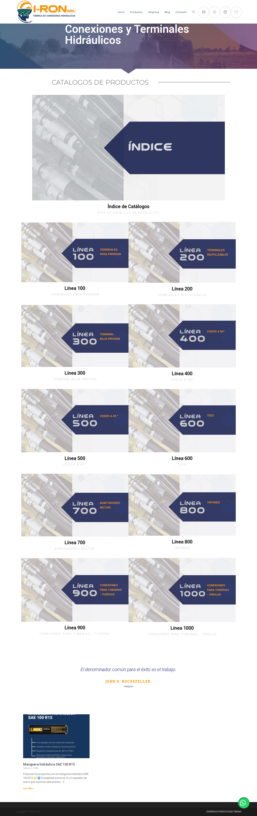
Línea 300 (75, 373)
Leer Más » (28, 788)
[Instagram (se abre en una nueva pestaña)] (214, 12)
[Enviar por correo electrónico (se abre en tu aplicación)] (236, 12)
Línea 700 (75, 542)
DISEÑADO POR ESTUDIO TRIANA (223, 811)
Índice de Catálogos (128, 206)
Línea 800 (182, 542)
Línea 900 (75, 627)
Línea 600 (182, 458)
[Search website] (194, 12)
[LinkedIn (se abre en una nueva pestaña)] (225, 12)
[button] (243, 802)
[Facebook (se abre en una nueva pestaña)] (203, 12)
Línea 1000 (182, 628)
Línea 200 (182, 289)
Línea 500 (75, 458)
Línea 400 (182, 373)
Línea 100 (75, 288)
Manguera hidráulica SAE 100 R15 (49, 764)
